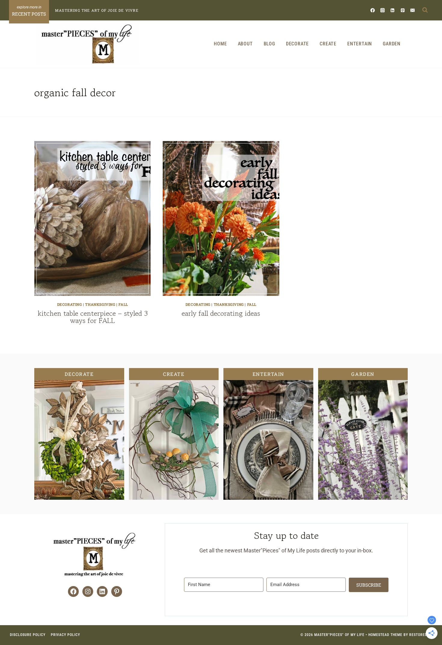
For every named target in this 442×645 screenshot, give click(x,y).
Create (328, 44)
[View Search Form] (425, 10)
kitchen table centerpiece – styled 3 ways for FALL (93, 317)
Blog (269, 44)
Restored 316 (422, 635)
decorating (69, 304)
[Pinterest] (402, 10)
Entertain (359, 44)
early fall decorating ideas (221, 313)
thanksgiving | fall (106, 304)
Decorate (297, 44)
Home (220, 44)
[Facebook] (372, 10)
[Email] (412, 10)
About (245, 44)
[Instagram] (382, 10)
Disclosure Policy (27, 635)
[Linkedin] (392, 10)
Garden (392, 44)
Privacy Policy (65, 635)
